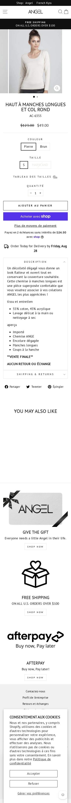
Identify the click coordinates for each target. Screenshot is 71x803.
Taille (35, 157)
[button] (35, 176)
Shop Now (35, 546)
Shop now (35, 612)
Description (35, 261)
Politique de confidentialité (30, 761)
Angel (29, 3)
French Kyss (44, 3)
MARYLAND (40, 165)
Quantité (35, 186)
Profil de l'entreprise (35, 697)
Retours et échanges (35, 704)
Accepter (33, 773)
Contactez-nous (35, 691)
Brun (43, 146)
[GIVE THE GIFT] (35, 509)
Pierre (28, 146)
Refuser (33, 783)
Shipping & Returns (35, 374)
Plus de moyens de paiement (35, 226)
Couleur (35, 139)
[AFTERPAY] (35, 640)
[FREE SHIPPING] (35, 574)
